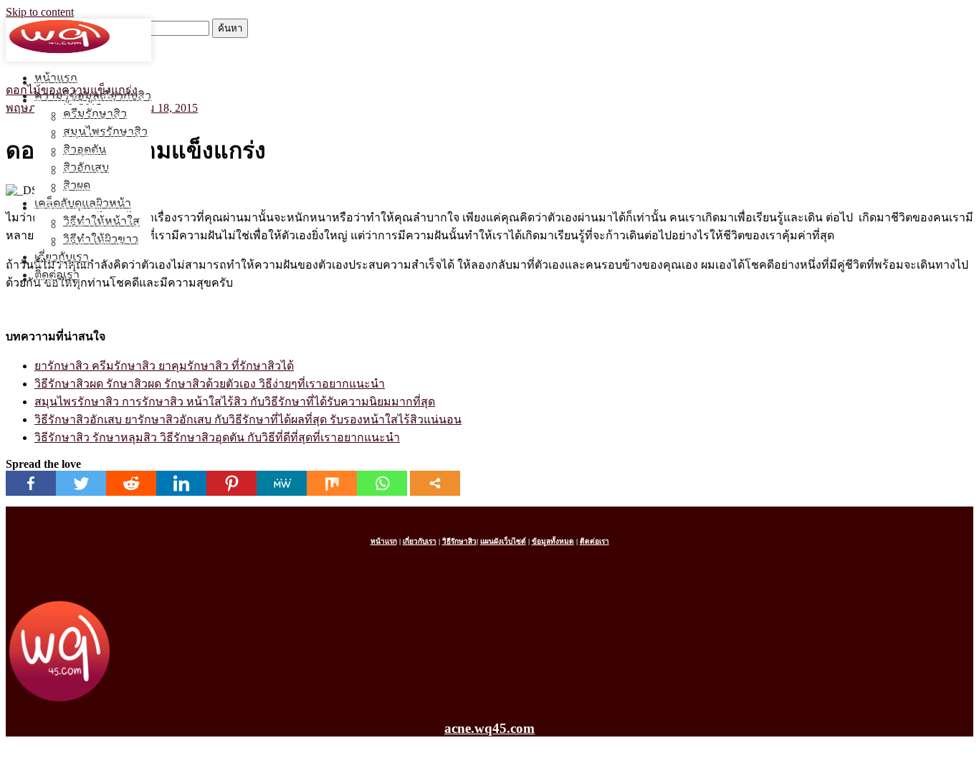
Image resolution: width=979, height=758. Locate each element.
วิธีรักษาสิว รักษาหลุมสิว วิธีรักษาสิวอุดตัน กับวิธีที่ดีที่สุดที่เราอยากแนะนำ (217, 437)
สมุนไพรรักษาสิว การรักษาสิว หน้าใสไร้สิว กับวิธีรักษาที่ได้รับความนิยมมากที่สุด (234, 401)
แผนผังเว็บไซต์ (503, 541)
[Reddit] (131, 483)
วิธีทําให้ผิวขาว (100, 243)
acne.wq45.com (489, 728)
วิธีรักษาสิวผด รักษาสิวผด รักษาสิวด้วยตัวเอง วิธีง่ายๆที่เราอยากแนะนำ (209, 384)
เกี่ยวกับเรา (61, 261)
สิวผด (76, 189)
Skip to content (40, 12)
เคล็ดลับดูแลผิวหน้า (82, 207)
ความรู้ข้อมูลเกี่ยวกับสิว (92, 100)
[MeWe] (282, 483)
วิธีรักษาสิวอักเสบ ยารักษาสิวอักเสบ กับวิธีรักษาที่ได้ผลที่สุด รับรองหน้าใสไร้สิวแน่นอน (248, 419)
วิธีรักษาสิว (459, 541)
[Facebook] (31, 483)
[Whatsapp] (382, 483)
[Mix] (332, 483)
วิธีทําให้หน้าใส (101, 225)
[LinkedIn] (181, 483)
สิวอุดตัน (84, 154)
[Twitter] (81, 483)
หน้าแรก (55, 82)
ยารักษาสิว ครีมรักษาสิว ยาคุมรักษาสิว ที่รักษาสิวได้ (164, 366)
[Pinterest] (231, 483)
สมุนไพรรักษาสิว (105, 136)
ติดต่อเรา (57, 279)
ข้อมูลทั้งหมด (553, 541)
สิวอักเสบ (86, 171)
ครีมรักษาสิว (95, 118)
